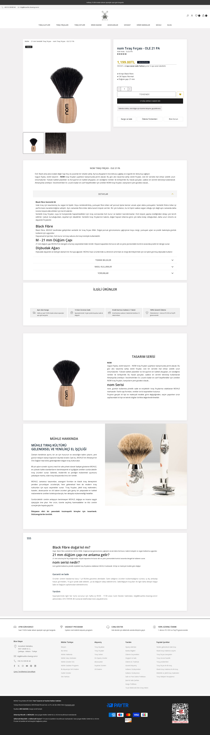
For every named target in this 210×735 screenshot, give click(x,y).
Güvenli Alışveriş (131, 665)
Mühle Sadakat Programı (70, 665)
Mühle (27, 41)
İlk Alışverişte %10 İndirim (70, 669)
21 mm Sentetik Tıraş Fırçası (41, 41)
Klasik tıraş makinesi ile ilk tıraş (167, 669)
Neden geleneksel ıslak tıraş (166, 647)
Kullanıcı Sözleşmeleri (133, 669)
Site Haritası (65, 677)
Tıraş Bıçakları (99, 647)
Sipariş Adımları (130, 647)
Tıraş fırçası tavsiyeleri (164, 654)
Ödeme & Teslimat (132, 662)
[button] (122, 54)
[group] (33, 143)
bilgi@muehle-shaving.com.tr (29, 7)
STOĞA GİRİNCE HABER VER (150, 101)
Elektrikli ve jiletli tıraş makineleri (168, 673)
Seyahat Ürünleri (100, 665)
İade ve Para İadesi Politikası (135, 677)
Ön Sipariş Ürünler (100, 658)
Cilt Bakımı (98, 669)
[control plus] (130, 89)
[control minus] (119, 89)
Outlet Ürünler (66, 673)
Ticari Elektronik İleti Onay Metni (136, 688)
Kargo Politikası (130, 684)
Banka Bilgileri (130, 651)
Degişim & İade (130, 658)
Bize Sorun (173, 119)
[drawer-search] (187, 15)
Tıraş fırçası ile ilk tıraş (164, 665)
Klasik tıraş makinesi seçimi (166, 651)
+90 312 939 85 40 (10, 7)
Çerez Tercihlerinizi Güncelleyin (24, 672)
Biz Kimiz (64, 651)
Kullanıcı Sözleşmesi (132, 673)
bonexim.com (69, 705)
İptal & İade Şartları (132, 680)
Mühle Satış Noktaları (68, 658)
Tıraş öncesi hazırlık (163, 658)
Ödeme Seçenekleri (132, 654)
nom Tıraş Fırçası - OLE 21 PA (63, 41)
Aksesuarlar (98, 662)
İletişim (63, 647)
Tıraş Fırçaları (99, 651)
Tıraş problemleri (162, 662)
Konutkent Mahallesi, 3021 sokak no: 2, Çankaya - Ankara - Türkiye (27, 648)
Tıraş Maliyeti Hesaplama (165, 677)
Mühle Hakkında (66, 654)
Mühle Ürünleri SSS (67, 662)
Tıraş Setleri (98, 654)
